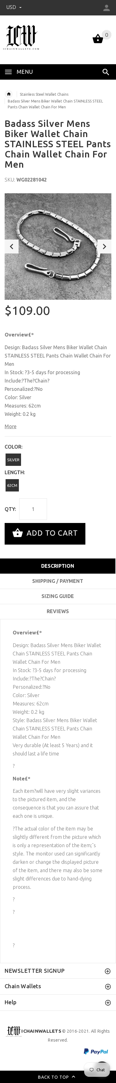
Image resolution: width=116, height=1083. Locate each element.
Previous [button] (12, 246)
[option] (58, 246)
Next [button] (104, 246)
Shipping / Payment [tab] (57, 581)
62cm (12, 485)
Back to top (54, 1076)
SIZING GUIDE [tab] (57, 596)
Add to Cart (51, 533)
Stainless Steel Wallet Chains (44, 94)
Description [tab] (57, 566)
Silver (13, 460)
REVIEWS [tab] (58, 611)
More (10, 426)
